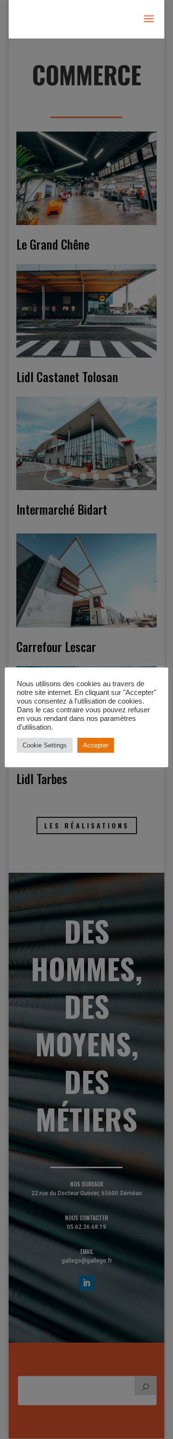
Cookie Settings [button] (45, 745)
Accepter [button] (95, 745)
